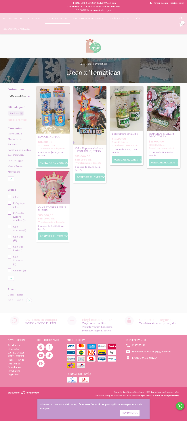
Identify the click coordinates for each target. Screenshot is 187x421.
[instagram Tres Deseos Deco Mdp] (41, 347)
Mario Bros (15, 139)
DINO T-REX (15, 161)
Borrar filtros (17, 120)
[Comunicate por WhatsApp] (180, 406)
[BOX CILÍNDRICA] (53, 110)
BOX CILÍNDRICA (49, 136)
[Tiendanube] (24, 394)
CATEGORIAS (55, 18)
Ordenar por (16, 89)
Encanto (13, 144)
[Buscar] (181, 19)
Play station (15, 133)
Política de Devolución (124, 18)
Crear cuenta (161, 2)
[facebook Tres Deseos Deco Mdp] (49, 347)
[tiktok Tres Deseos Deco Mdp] (49, 355)
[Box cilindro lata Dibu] (126, 108)
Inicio (83, 63)
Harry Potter (16, 166)
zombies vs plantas (19, 150)
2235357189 (138, 345)
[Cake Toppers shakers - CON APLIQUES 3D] (89, 115)
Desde (11, 294)
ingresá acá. (146, 395)
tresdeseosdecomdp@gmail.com (151, 351)
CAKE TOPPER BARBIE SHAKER (52, 209)
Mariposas (14, 171)
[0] (181, 26)
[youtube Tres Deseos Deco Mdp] (41, 355)
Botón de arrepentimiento (166, 395)
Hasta (20, 294)
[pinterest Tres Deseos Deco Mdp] (41, 363)
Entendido (130, 413)
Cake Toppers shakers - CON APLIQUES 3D (89, 150)
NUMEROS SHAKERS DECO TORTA (162, 135)
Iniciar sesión (177, 2)
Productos (10, 18)
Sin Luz (14, 113)
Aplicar (29, 300)
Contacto (34, 18)
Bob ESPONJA (16, 155)
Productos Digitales (16, 28)
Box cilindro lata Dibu (125, 133)
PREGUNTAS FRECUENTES (88, 18)
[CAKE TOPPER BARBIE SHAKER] (53, 187)
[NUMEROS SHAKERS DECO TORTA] (163, 108)
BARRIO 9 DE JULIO (144, 357)
